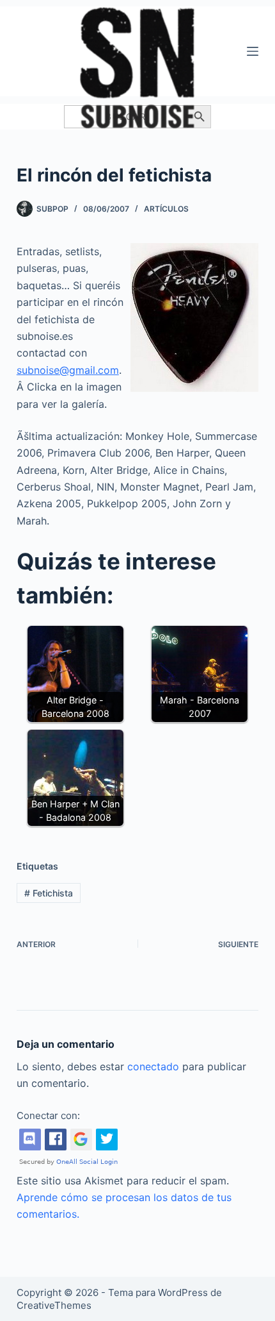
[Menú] (252, 51)
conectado (153, 1066)
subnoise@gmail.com (68, 370)
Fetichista (48, 893)
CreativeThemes (54, 1305)
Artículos (166, 209)
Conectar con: (48, 1115)
